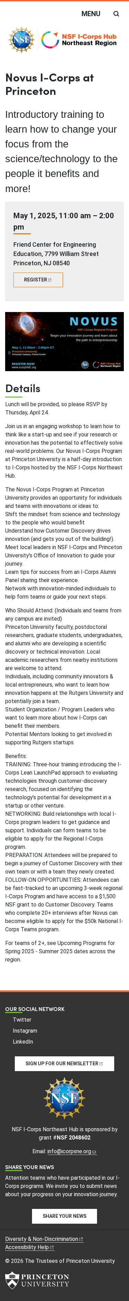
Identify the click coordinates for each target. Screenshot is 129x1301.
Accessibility (27, 1247)
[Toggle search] (116, 14)
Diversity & (41, 1239)
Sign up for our (61, 1063)
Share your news (64, 1216)
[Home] (64, 42)
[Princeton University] (37, 1280)
